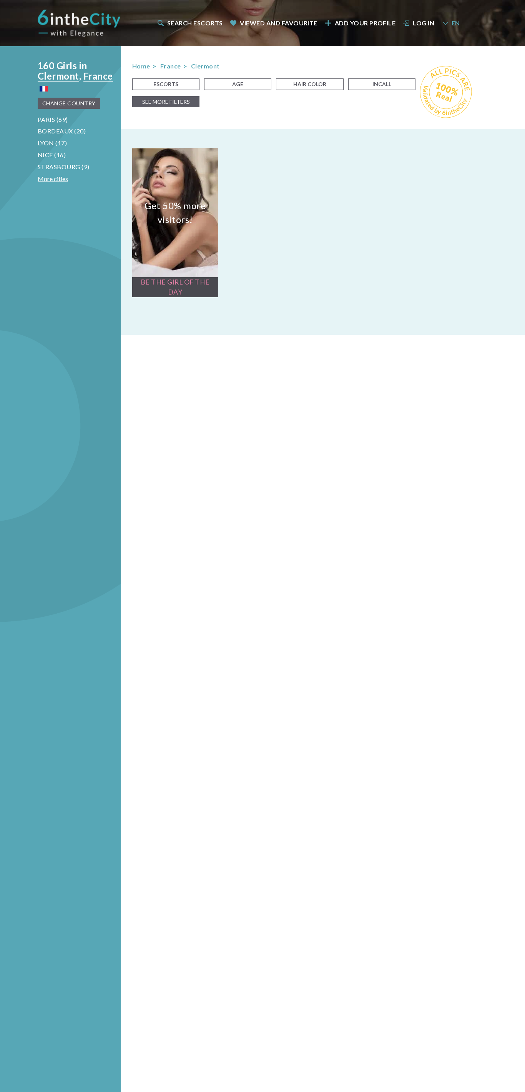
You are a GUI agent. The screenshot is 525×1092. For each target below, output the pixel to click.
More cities (53, 178)
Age (237, 84)
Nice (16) (52, 154)
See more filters (166, 101)
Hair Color (309, 84)
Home (141, 66)
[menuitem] (189, 23)
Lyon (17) (52, 142)
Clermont (58, 76)
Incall (381, 84)
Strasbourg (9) (64, 166)
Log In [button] (423, 23)
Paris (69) (53, 119)
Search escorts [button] (195, 23)
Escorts (165, 84)
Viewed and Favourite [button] (278, 23)
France (98, 76)
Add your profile (365, 23)
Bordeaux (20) (62, 131)
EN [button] (456, 23)
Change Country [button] (69, 103)
